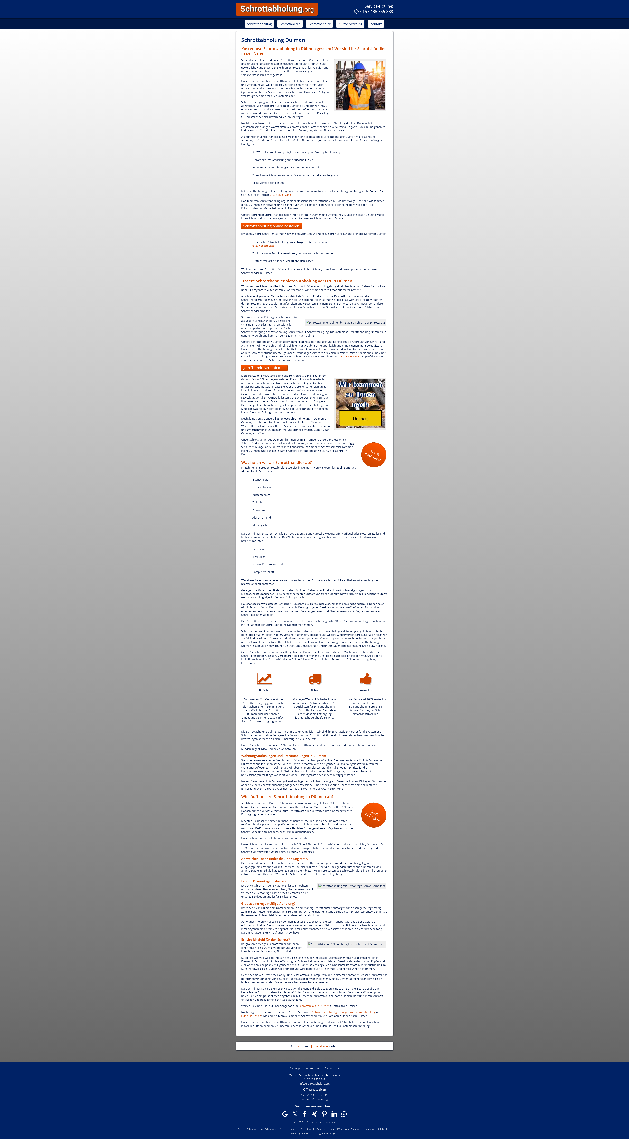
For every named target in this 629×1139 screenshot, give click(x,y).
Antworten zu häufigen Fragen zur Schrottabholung (344, 1012)
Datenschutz (332, 1068)
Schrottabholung (259, 24)
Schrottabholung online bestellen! (271, 225)
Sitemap (295, 1068)
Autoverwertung (350, 24)
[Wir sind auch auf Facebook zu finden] (304, 1115)
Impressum (312, 1068)
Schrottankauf (290, 24)
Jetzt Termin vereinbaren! (264, 367)
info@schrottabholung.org (315, 1083)
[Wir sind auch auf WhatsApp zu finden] (344, 1115)
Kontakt (376, 24)
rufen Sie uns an (251, 1016)
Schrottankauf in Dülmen (314, 1006)
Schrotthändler (319, 24)
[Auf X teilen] (298, 1046)
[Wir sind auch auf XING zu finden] (314, 1115)
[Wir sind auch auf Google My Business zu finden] (285, 1115)
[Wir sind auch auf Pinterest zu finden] (324, 1115)
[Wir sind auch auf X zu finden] (294, 1115)
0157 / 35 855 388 (376, 11)
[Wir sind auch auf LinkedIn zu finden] (334, 1115)
